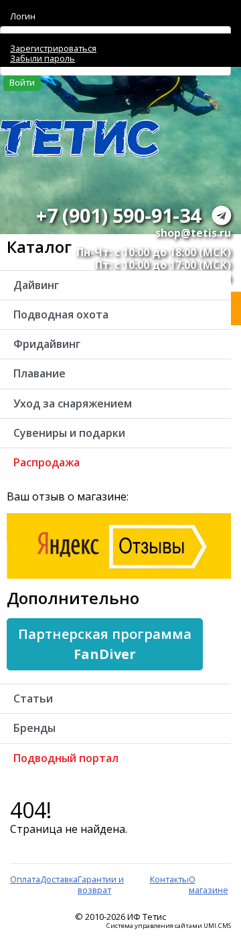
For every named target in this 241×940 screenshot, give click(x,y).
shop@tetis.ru (193, 232)
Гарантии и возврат (101, 884)
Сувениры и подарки (69, 433)
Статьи (33, 698)
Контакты (169, 879)
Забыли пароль (42, 58)
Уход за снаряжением (72, 403)
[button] (105, 644)
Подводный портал (65, 758)
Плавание (39, 373)
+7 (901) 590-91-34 (118, 215)
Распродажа (46, 462)
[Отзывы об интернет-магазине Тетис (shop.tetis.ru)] (119, 545)
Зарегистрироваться (53, 48)
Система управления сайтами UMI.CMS (168, 926)
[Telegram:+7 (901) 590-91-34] (221, 215)
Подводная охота (60, 314)
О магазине (208, 884)
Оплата (25, 879)
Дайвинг (36, 285)
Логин (22, 16)
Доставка (59, 879)
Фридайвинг (46, 344)
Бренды (34, 728)
